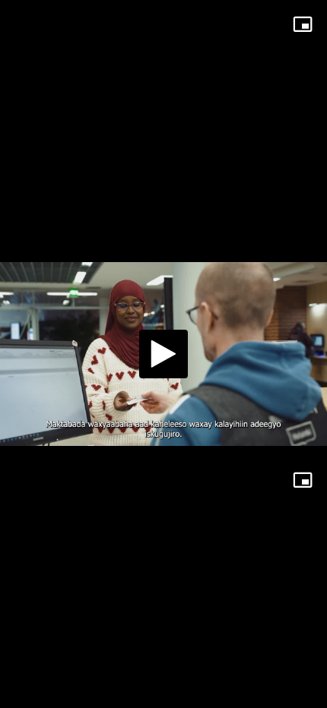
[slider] (163, 690)
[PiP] (302, 24)
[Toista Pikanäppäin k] (25, 690)
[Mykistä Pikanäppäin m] (76, 690)
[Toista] (163, 354)
